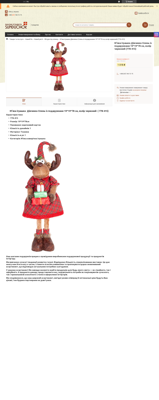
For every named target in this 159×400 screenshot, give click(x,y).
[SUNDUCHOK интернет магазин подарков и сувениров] (17, 24)
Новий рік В (38, 39)
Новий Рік (28, 39)
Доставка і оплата (74, 34)
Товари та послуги (16, 39)
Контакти (59, 34)
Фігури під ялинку (51, 39)
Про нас (48, 34)
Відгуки (89, 34)
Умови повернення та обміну (29, 34)
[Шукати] (129, 24)
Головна (10, 34)
